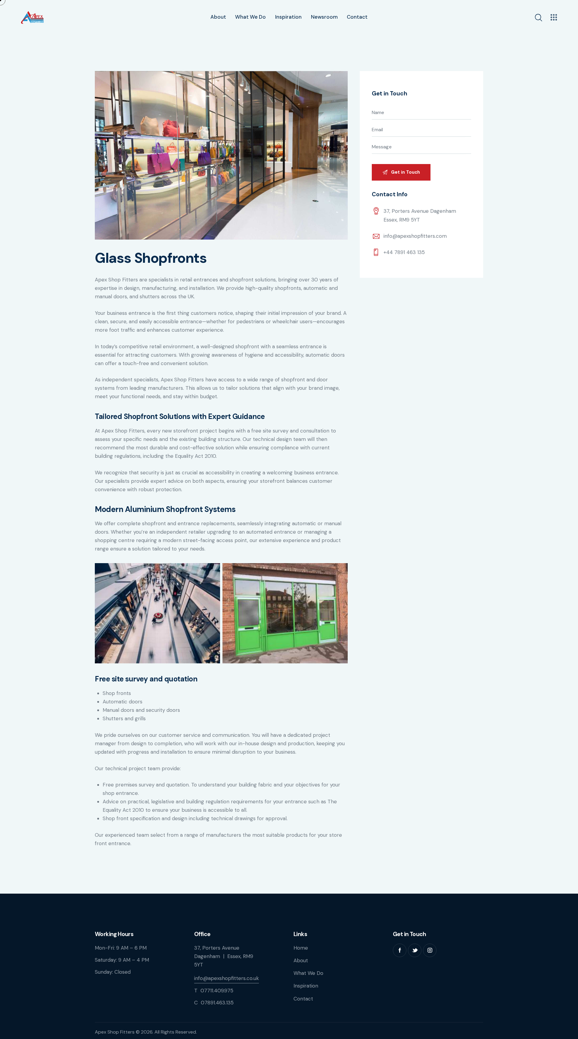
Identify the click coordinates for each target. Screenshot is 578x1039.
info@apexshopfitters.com (415, 236)
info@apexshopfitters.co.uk (226, 978)
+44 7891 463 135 (404, 252)
